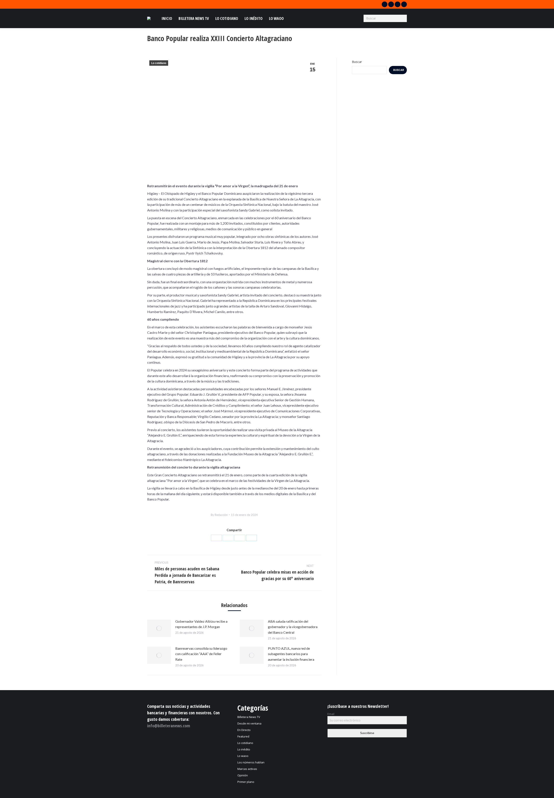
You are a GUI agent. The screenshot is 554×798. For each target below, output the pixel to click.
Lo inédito (243, 749)
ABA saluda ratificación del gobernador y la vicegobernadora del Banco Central (292, 626)
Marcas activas (247, 769)
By (219, 515)
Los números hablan (250, 762)
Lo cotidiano (158, 63)
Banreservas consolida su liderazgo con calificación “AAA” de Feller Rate (201, 653)
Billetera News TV (248, 717)
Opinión (242, 775)
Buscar (357, 61)
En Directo (244, 730)
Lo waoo (242, 756)
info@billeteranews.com (168, 726)
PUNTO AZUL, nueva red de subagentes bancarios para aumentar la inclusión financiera (291, 653)
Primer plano (245, 782)
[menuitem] (166, 18)
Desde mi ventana (249, 723)
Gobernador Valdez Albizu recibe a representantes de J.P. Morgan (201, 624)
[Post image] (159, 628)
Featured (243, 736)
